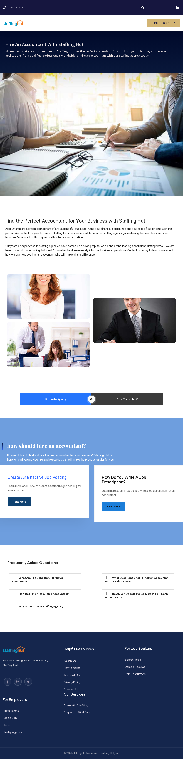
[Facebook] (7, 682)
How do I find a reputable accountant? (44, 594)
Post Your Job (125, 399)
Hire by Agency (57, 399)
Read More (19, 501)
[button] (142, 7)
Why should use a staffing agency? (42, 606)
